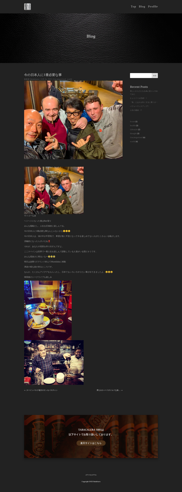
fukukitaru (34, 79)
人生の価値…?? (136, 110)
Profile (153, 8)
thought (133, 133)
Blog (142, 8)
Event (132, 121)
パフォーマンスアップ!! (139, 106)
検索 (154, 75)
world (69, 79)
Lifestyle (133, 129)
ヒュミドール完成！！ (138, 98)
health (132, 125)
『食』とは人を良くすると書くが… (144, 102)
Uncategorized (59, 79)
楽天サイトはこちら (91, 443)
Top (133, 8)
